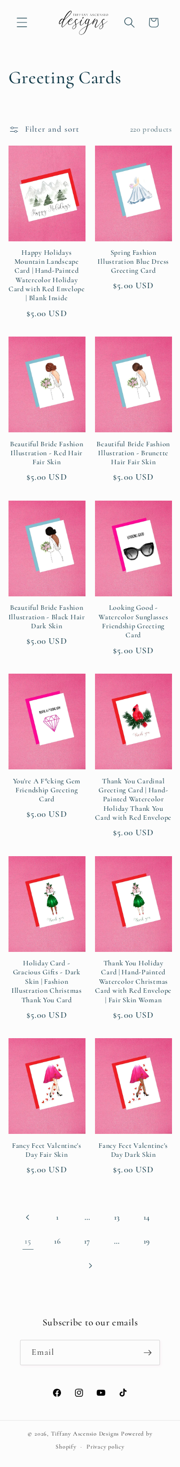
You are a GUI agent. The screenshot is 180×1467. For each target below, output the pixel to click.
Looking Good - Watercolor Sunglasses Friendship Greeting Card (133, 621)
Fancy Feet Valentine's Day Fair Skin (47, 1150)
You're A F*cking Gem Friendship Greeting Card (46, 790)
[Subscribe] (148, 1353)
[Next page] (90, 1266)
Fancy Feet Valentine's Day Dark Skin (133, 1150)
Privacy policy (105, 1446)
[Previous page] (28, 1217)
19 (147, 1241)
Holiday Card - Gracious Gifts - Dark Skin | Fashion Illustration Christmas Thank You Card (47, 981)
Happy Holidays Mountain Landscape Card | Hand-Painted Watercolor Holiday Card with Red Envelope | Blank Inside (46, 275)
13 (117, 1217)
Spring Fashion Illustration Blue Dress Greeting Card (133, 261)
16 (57, 1241)
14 (147, 1217)
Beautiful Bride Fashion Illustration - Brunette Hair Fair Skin (133, 453)
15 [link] (27, 1241)
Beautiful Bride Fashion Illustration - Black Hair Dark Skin (46, 616)
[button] (22, 22)
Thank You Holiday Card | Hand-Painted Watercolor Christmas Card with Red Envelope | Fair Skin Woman (133, 981)
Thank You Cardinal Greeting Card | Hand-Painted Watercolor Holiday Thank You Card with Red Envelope (133, 799)
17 (87, 1241)
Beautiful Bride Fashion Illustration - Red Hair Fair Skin (47, 453)
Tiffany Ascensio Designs (85, 1433)
